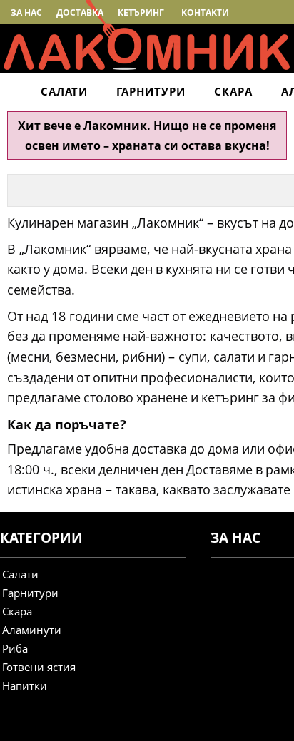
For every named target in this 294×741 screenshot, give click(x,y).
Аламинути (31, 630)
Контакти (205, 12)
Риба (15, 648)
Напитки (24, 685)
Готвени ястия (39, 667)
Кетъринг (141, 12)
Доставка (79, 12)
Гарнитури (151, 91)
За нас (26, 12)
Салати (64, 91)
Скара (233, 91)
